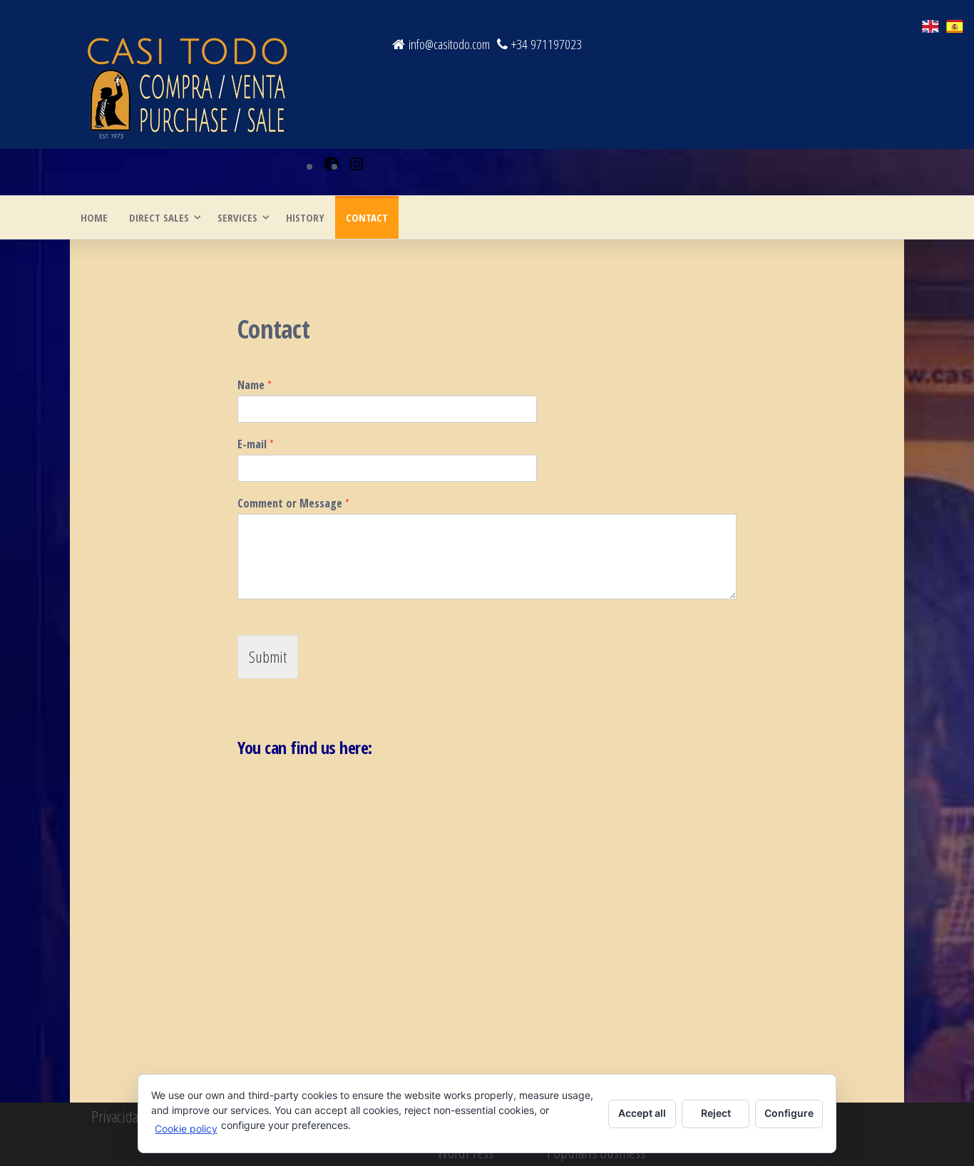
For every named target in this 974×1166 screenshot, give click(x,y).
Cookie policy (186, 1129)
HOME (94, 217)
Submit (268, 656)
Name (254, 385)
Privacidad (118, 1116)
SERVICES (237, 217)
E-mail (255, 444)
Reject (716, 1113)
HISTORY (305, 217)
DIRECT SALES (159, 217)
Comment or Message (293, 503)
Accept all (642, 1113)
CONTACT (367, 217)
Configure (789, 1113)
